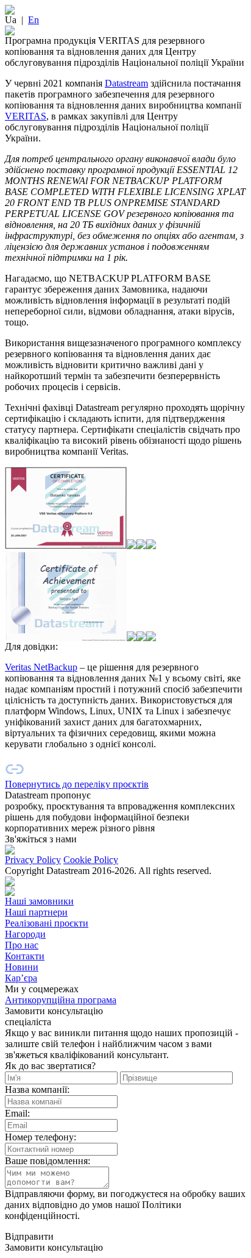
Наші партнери (36, 912)
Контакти (24, 956)
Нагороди (25, 934)
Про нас (21, 945)
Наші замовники (39, 901)
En (33, 20)
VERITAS (25, 116)
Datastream (126, 83)
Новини (21, 967)
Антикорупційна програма (60, 1000)
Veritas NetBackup (41, 667)
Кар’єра (21, 978)
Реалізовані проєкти (46, 923)
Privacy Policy (33, 860)
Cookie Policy (90, 860)
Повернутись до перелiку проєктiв (77, 784)
